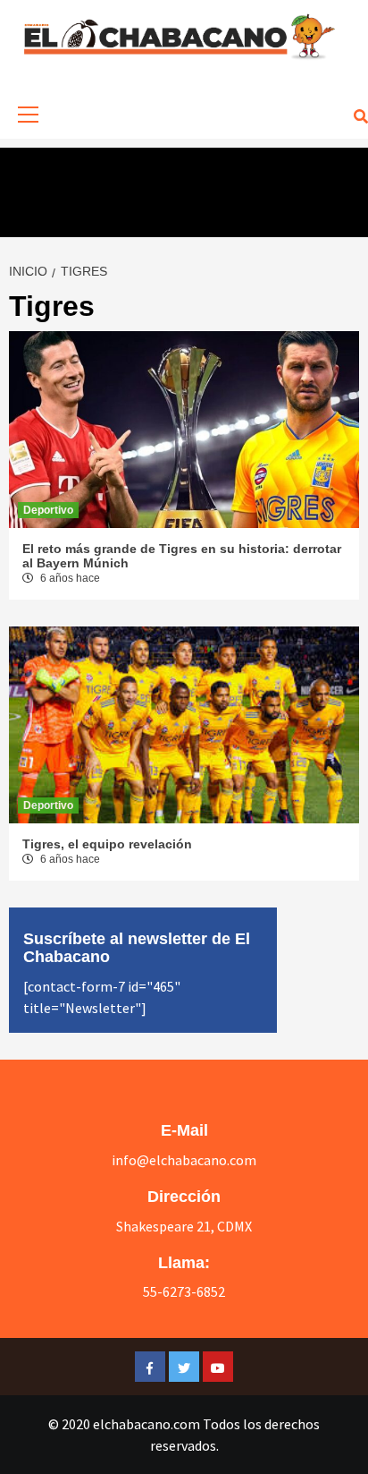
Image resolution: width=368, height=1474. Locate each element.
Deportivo (48, 510)
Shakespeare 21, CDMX (184, 1226)
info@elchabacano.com (184, 1160)
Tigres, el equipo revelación (107, 844)
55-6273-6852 (184, 1291)
